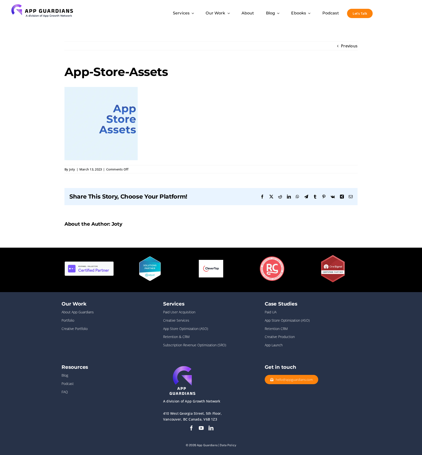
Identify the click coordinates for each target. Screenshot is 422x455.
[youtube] (201, 428)
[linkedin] (211, 428)
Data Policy (228, 445)
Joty (72, 169)
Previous (349, 46)
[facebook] (191, 428)
